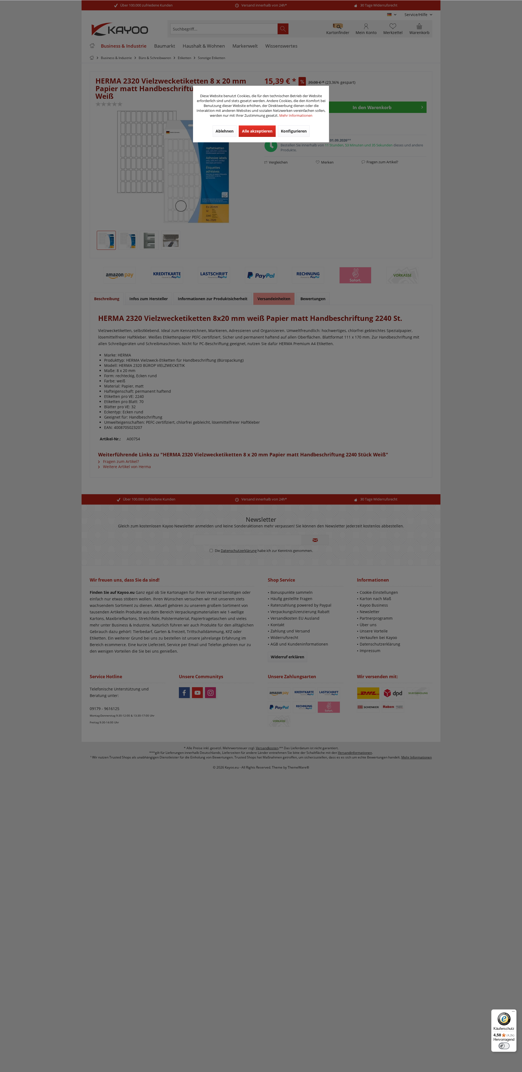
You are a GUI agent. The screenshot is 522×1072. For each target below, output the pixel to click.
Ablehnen (225, 131)
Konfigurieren (294, 131)
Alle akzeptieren (257, 131)
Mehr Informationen (295, 115)
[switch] (504, 1046)
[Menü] (513, 1012)
